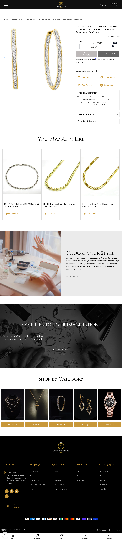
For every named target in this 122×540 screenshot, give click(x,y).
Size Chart (57, 480)
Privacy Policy (115, 530)
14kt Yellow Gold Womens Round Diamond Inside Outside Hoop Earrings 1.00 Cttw (54, 19)
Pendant (103, 476)
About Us (33, 476)
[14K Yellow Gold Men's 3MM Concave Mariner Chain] (22, 175)
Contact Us (34, 480)
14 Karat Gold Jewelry (16, 19)
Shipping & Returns (37, 485)
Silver (79, 471)
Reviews (56, 476)
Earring (103, 480)
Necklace (104, 471)
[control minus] (78, 46)
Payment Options (60, 489)
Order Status (58, 485)
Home (4, 19)
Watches (80, 480)
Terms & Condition (99, 530)
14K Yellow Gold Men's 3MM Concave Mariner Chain (21, 205)
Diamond (80, 476)
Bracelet (103, 485)
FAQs (32, 489)
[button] (69, 58)
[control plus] (90, 46)
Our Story (34, 471)
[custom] (7, 491)
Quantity (79, 41)
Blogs (55, 471)
